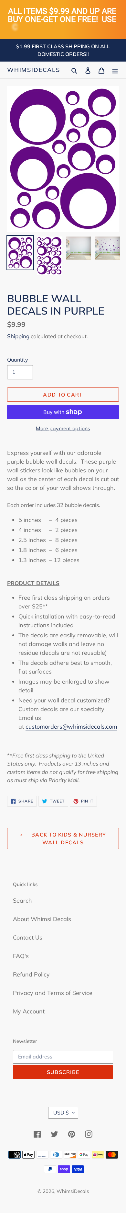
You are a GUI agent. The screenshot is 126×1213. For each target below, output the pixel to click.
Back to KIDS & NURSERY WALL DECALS (68, 838)
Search (22, 900)
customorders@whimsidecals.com (71, 726)
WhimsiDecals (33, 70)
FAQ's (21, 956)
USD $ (61, 1112)
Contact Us (27, 937)
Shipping (18, 336)
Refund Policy (31, 974)
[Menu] (115, 69)
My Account (29, 1011)
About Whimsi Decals (42, 919)
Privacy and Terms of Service (52, 993)
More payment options (63, 428)
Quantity (17, 359)
